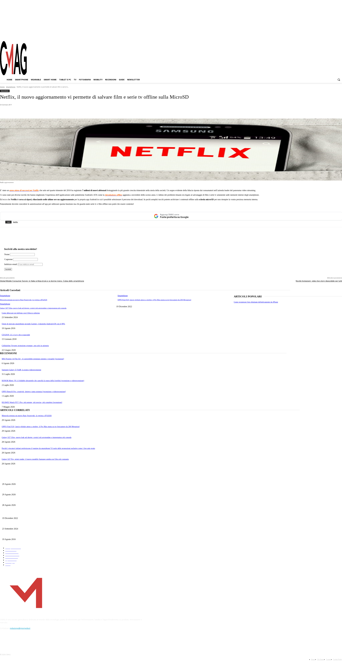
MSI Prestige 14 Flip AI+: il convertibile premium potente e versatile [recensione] (33, 359)
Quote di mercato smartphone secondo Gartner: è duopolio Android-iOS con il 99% (33, 324)
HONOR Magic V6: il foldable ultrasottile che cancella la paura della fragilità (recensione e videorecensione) (43, 381)
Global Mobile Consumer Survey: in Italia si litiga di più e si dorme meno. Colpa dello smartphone (42, 281)
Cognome (8, 259)
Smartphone (10, 87)
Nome (6, 254)
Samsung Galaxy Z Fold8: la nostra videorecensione (21, 370)
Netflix (15, 222)
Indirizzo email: (11, 264)
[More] (75, 112)
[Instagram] (331, 36)
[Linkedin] (46, 111)
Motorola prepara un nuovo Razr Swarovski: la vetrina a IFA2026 (23, 300)
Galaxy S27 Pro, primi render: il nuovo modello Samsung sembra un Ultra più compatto (35, 459)
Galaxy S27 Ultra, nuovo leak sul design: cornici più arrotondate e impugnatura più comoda (33, 308)
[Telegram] (335, 36)
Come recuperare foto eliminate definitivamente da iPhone (256, 302)
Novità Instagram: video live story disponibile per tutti (319, 281)
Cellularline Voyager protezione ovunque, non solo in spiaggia (25, 346)
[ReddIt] (56, 111)
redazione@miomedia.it (20, 628)
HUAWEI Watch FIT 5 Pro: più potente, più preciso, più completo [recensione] (32, 402)
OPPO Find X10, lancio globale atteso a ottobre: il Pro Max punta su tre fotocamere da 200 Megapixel (154, 300)
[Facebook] (326, 36)
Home (2, 87)
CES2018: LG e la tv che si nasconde (16, 335)
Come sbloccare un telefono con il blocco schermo (21, 313)
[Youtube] (340, 36)
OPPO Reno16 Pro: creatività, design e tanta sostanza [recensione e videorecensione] (34, 392)
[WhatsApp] (27, 111)
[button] (339, 79)
